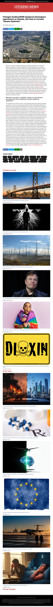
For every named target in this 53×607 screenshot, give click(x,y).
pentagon (22, 156)
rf (16, 159)
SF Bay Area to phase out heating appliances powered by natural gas (16, 200)
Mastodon (6, 28)
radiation (4, 156)
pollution (9, 156)
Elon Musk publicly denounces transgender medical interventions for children (17, 298)
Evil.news (8, 145)
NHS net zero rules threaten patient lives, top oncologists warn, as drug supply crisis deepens (20, 437)
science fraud (44, 156)
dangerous (5, 159)
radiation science (43, 159)
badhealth (11, 161)
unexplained (20, 159)
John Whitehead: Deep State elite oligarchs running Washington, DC (16, 231)
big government (33, 156)
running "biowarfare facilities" (36, 93)
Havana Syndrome (34, 161)
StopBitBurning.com (31, 1)
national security (16, 156)
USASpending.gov (40, 85)
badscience (5, 161)
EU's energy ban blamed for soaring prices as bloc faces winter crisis (16, 512)
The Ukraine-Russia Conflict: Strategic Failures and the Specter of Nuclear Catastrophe (19, 406)
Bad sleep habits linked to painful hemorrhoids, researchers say (15, 585)
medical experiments (34, 159)
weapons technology (25, 161)
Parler (11, 28)
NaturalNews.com (38, 145)
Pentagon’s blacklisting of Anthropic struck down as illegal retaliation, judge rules (18, 474)
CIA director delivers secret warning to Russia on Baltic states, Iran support (17, 548)
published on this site (37, 602)
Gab (17, 28)
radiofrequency (17, 161)
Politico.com (31, 145)
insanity (38, 156)
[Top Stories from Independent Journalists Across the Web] (26, 9)
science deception (42, 161)
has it (10, 65)
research (26, 156)
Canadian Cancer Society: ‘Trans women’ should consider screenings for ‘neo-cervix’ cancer (20, 329)
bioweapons (26, 159)
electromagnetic (12, 159)
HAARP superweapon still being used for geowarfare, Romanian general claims (18, 266)
